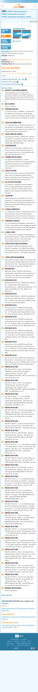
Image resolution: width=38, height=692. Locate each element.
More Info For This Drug (6, 47)
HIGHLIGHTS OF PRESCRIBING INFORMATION (16, 90)
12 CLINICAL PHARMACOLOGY (12, 209)
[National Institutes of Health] (3, 1)
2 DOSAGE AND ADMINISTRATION (13, 123)
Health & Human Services (24, 645)
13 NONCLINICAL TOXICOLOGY (12, 221)
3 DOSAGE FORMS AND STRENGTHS (14, 134)
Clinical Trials (15, 617)
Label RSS (32, 21)
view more (20, 53)
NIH (8, 645)
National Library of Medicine (13, 1)
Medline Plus (6, 617)
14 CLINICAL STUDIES (10, 232)
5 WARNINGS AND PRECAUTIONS (13, 157)
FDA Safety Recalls (21, 608)
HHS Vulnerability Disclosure (23, 643)
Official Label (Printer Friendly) (11, 84)
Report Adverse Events (9, 608)
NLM (13, 645)
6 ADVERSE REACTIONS (11, 171)
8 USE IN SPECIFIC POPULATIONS (13, 182)
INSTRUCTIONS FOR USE (11, 280)
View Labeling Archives (9, 625)
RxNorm (19, 625)
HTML (14, 81)
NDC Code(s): (6, 51)
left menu (5, 603)
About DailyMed (15, 639)
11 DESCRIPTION (9, 196)
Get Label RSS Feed (28, 625)
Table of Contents (10, 104)
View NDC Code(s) (7, 627)
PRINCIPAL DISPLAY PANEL (11, 367)
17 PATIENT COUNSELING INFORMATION (14, 257)
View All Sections (7, 88)
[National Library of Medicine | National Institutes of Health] (19, 636)
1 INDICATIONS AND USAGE (11, 109)
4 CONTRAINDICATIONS (10, 146)
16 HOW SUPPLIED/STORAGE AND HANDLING (16, 244)
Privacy (23, 641)
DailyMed (19, 6)
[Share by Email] (31, 648)
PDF (19, 79)
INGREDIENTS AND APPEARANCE (13, 588)
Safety (4, 36)
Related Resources (5, 41)
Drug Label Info (5, 31)
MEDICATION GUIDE (9, 269)
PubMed (22, 617)
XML (23, 79)
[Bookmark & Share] (33, 648)
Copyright (16, 641)
